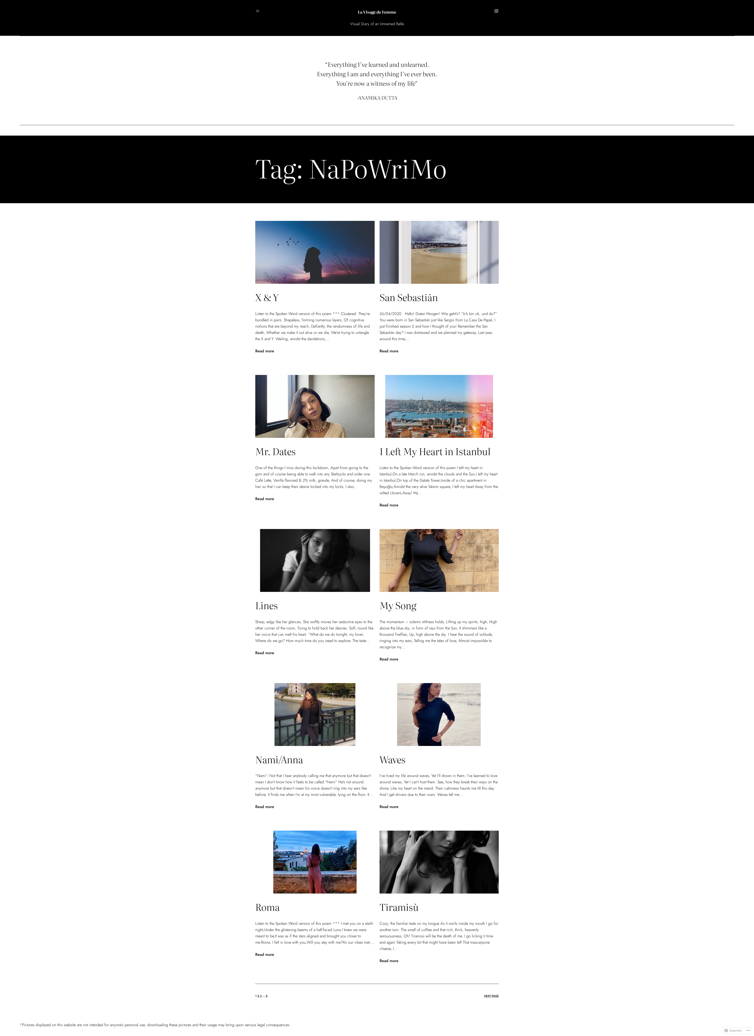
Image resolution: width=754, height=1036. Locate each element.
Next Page (491, 996)
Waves (392, 759)
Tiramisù (399, 907)
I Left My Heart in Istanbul (435, 451)
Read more (264, 351)
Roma (267, 907)
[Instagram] (496, 11)
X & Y (266, 297)
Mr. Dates (275, 451)
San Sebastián (409, 297)
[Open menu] (257, 11)
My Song (398, 605)
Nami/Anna (279, 759)
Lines (266, 605)
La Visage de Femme (377, 12)
